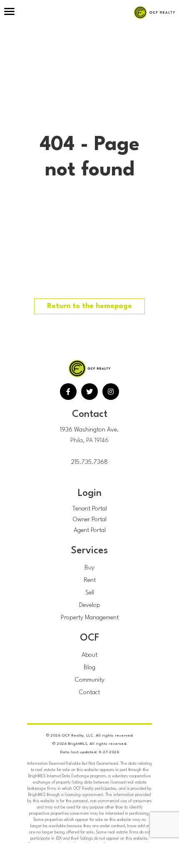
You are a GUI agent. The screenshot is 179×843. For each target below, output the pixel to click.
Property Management (90, 618)
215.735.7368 (89, 462)
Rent (90, 580)
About (89, 655)
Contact (89, 693)
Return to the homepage (89, 306)
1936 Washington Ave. (89, 430)
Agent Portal (90, 530)
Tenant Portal (89, 509)
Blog (89, 668)
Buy (89, 568)
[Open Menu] (9, 12)
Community (89, 680)
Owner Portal (90, 520)
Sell (89, 593)
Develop (89, 605)
